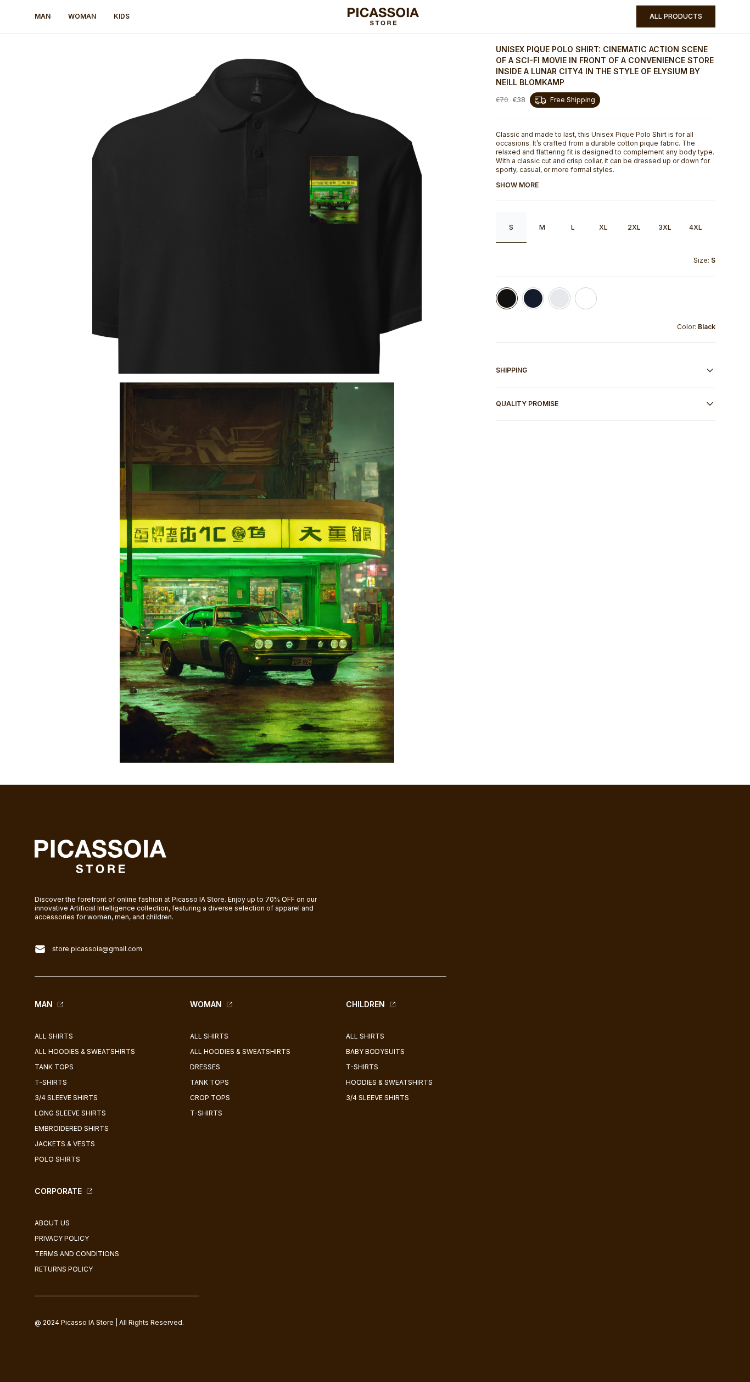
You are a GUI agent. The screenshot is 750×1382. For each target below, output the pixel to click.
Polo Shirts (57, 1159)
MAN (43, 16)
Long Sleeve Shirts (70, 1113)
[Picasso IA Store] (383, 17)
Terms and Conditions (77, 1254)
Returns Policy (64, 1269)
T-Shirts (51, 1082)
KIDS (122, 16)
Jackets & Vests (65, 1144)
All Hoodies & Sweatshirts (85, 1051)
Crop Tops (210, 1098)
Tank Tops (54, 1067)
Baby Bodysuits (375, 1051)
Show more (517, 185)
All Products (676, 16)
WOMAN (82, 16)
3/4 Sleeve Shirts (66, 1098)
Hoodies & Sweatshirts (389, 1082)
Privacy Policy (62, 1238)
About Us (52, 1223)
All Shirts (54, 1036)
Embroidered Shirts (72, 1128)
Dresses (205, 1067)
